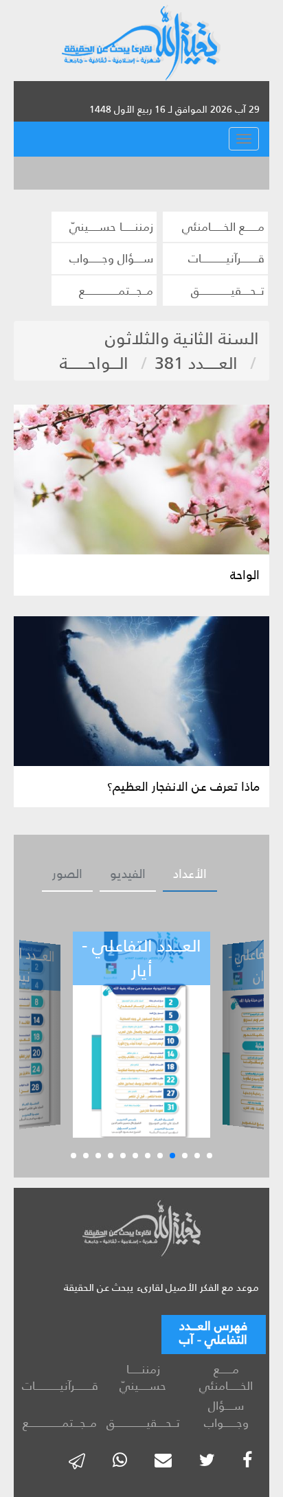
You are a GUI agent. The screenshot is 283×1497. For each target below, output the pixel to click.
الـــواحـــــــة (94, 363)
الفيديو (128, 873)
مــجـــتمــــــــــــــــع (116, 291)
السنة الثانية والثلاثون (182, 338)
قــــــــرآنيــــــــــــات (226, 258)
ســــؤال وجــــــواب (111, 258)
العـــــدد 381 (196, 363)
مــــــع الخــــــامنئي (223, 227)
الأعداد (190, 873)
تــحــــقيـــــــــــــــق (227, 291)
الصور (67, 873)
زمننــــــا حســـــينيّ (111, 227)
